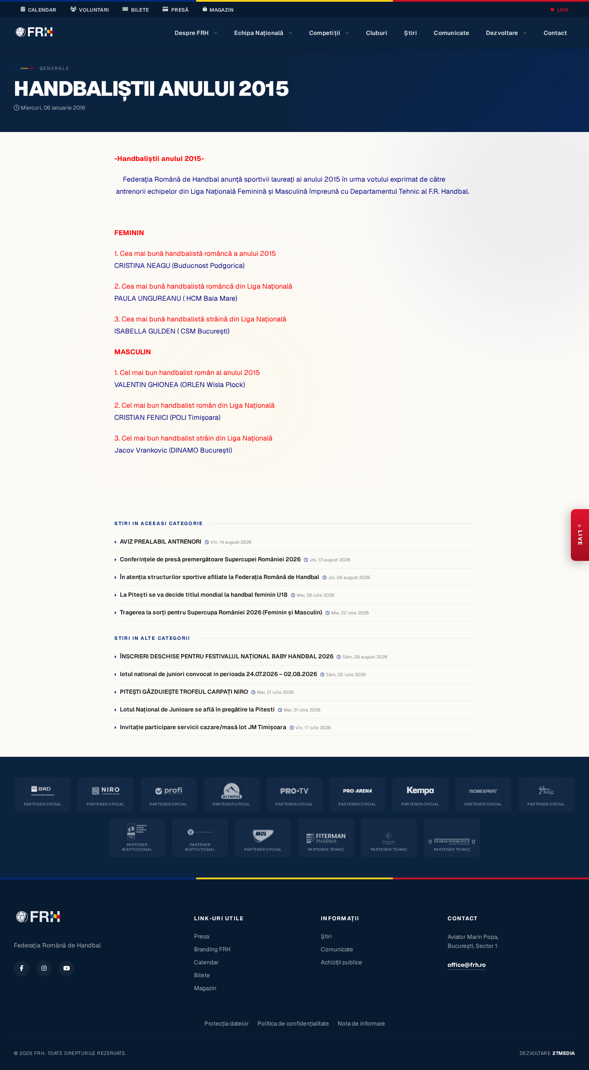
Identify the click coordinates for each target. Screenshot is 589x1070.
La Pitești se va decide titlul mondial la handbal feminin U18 (204, 594)
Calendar (42, 9)
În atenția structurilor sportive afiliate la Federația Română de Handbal (219, 577)
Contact (555, 33)
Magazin (221, 9)
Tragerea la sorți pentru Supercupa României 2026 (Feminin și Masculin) (221, 612)
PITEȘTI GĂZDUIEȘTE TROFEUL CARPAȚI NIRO (184, 692)
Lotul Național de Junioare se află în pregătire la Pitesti (197, 709)
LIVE (562, 9)
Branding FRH (212, 949)
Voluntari (94, 9)
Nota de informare (361, 1023)
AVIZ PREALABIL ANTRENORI (160, 541)
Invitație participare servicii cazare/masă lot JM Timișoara (203, 727)
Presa (201, 936)
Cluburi (377, 33)
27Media (563, 1053)
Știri (410, 33)
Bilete (140, 9)
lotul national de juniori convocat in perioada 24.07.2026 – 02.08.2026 (218, 674)
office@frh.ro (467, 965)
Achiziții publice (341, 962)
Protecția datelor (226, 1023)
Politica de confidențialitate (293, 1023)
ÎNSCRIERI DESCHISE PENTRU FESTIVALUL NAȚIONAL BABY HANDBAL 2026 (226, 656)
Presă (180, 9)
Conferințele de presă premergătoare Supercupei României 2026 (210, 559)
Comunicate (451, 33)
